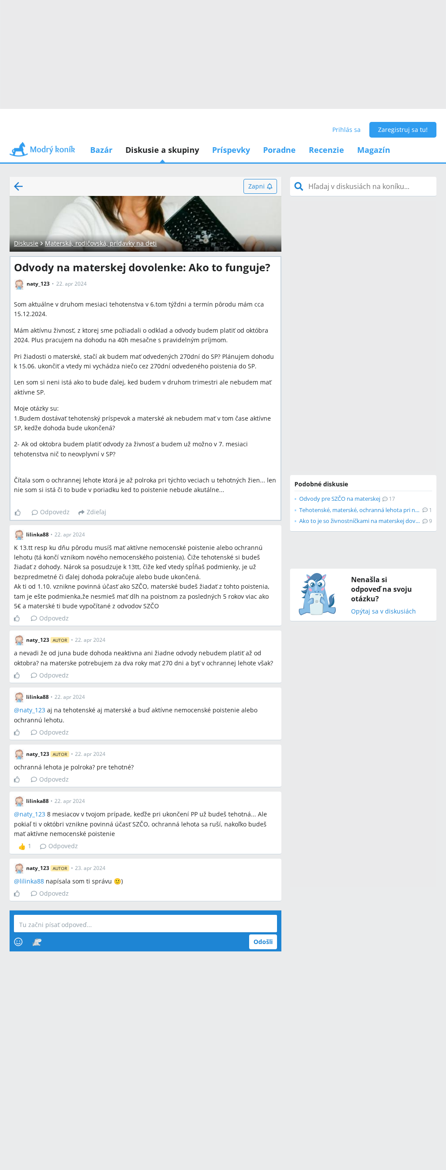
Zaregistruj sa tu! (403, 129)
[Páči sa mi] (21, 512)
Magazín (373, 150)
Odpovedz (55, 512)
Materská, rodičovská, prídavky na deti (101, 243)
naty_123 (32, 710)
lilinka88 (32, 881)
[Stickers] (37, 941)
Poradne (279, 150)
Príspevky (231, 150)
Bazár (101, 150)
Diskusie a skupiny (162, 150)
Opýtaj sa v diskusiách (383, 611)
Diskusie (26, 243)
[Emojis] (18, 941)
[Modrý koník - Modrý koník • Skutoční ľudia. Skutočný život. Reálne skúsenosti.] (42, 152)
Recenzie (326, 150)
